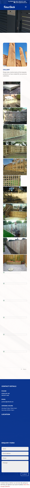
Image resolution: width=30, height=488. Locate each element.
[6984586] (15, 140)
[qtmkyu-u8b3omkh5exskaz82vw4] (11, 185)
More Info (26, 484)
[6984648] (15, 254)
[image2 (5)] (15, 317)
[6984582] (15, 174)
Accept (2, 486)
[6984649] (15, 237)
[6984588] (15, 220)
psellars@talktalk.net (7, 401)
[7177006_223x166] (11, 106)
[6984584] (15, 158)
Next (24, 369)
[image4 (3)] (15, 351)
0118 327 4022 (22, 1)
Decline (7, 486)
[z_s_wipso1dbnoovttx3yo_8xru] (11, 272)
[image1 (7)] (15, 300)
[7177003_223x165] (11, 93)
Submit (24, 474)
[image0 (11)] (15, 283)
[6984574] (15, 271)
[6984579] (15, 203)
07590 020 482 (14, 1)
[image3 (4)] (15, 334)
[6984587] (15, 123)
